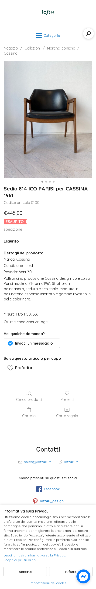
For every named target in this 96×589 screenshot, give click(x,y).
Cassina (10, 53)
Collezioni (32, 48)
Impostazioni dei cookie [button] (48, 583)
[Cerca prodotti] (88, 33)
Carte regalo (67, 415)
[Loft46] (48, 12)
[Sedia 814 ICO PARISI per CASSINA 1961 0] (48, 120)
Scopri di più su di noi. (20, 560)
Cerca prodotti (29, 399)
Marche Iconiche (61, 48)
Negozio (11, 48)
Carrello (29, 415)
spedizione (13, 229)
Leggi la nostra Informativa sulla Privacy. (34, 555)
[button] (32, 343)
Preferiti (67, 399)
